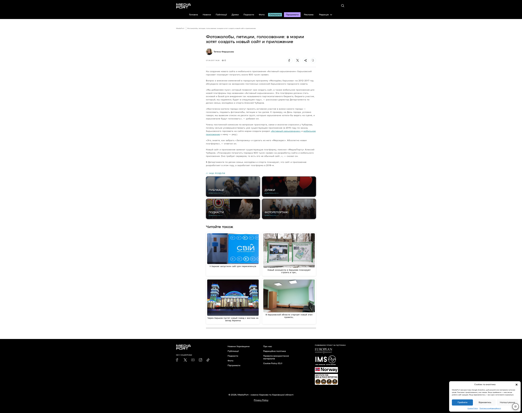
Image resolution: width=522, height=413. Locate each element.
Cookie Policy (472, 408)
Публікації (221, 15)
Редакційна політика (274, 351)
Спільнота (275, 15)
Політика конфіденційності (490, 408)
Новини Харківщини (239, 346)
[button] (516, 384)
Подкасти (248, 15)
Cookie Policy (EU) (272, 363)
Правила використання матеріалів (276, 357)
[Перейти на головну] (183, 6)
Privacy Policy (261, 400)
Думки (235, 15)
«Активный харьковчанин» (286, 131)
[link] (177, 360)
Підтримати (292, 15)
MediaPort (180, 28)
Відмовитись (485, 402)
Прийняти (462, 402)
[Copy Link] (313, 60)
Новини (207, 15)
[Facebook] (289, 60)
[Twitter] (297, 60)
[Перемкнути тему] (515, 406)
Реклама (308, 15)
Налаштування (507, 402)
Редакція (324, 15)
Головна (193, 15)
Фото (262, 15)
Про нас (267, 346)
